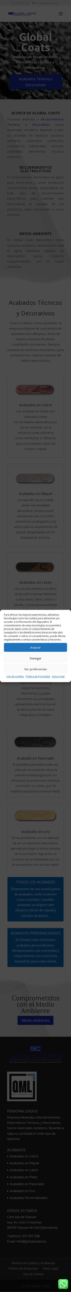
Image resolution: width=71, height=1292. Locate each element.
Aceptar (35, 647)
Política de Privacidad (38, 676)
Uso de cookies (15, 676)
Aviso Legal (58, 676)
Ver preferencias (35, 669)
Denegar (35, 658)
